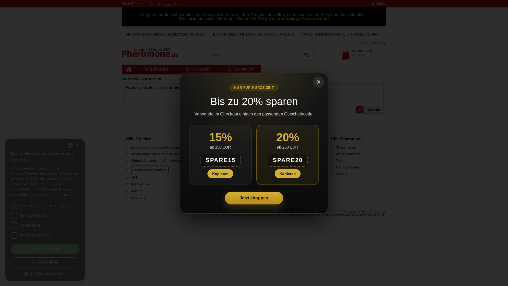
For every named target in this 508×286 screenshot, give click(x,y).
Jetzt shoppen (254, 198)
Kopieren (220, 174)
